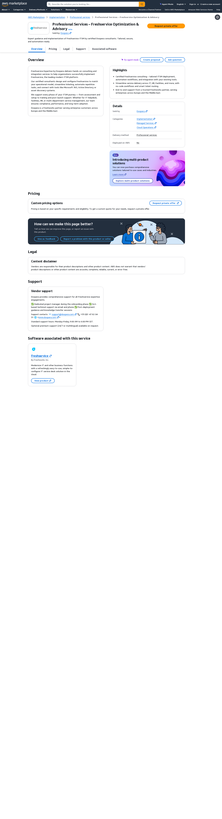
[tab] (36, 49)
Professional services (147, 135)
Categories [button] (18, 9)
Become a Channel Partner (150, 9)
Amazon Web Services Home (200, 9)
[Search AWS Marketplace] (142, 4)
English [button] (180, 4)
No (138, 143)
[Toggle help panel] (217, 17)
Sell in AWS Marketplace (175, 9)
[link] (127, 17)
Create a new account (210, 4)
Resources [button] (70, 9)
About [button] (5, 9)
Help (218, 9)
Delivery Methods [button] (37, 9)
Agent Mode (167, 4)
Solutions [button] (55, 9)
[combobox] (93, 4)
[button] (70, 29)
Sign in (192, 4)
